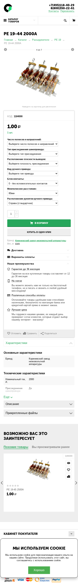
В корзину (41, 223)
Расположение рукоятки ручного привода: (30, 199)
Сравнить (32, 333)
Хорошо (39, 570)
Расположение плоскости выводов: (26, 159)
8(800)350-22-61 (62, 8)
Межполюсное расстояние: (22, 189)
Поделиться (50, 333)
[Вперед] (72, 50)
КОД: (10, 116)
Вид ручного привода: (19, 169)
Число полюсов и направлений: (24, 139)
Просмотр (68, 463)
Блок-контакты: (15, 179)
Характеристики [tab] (16, 342)
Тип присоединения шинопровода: (25, 149)
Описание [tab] (12, 404)
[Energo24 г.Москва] (8, 7)
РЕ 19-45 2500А (15, 489)
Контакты (54, 11)
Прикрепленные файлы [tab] (22, 413)
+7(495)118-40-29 (61, 5)
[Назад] (5, 50)
